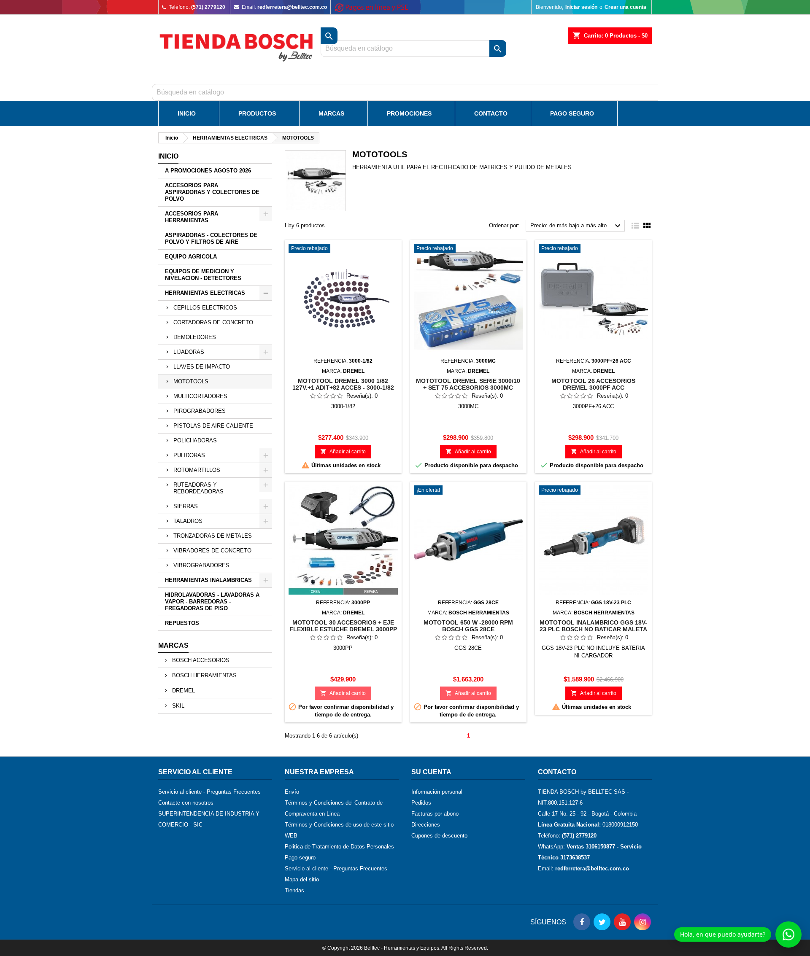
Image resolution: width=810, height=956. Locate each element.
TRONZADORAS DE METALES (212, 536)
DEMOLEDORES (194, 337)
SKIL (177, 706)
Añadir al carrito (343, 451)
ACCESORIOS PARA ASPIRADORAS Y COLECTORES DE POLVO (212, 192)
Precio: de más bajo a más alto (576, 226)
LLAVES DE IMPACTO (201, 367)
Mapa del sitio (302, 879)
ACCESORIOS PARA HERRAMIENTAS (191, 217)
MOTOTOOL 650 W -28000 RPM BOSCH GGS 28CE (468, 626)
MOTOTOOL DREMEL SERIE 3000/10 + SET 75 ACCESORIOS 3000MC (468, 384)
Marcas (331, 113)
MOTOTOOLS (190, 381)
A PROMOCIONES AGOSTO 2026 (208, 170)
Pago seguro (300, 857)
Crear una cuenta (625, 7)
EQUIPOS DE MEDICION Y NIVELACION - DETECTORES (203, 274)
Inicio (187, 113)
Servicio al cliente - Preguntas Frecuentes (209, 792)
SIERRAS (185, 506)
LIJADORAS (188, 352)
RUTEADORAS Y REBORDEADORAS (198, 488)
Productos (257, 113)
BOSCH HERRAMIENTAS (203, 675)
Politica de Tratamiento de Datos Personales (339, 846)
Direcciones (425, 824)
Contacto (491, 113)
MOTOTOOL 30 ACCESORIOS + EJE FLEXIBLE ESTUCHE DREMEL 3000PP (343, 626)
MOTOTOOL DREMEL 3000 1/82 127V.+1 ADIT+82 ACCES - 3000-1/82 (343, 384)
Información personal (436, 792)
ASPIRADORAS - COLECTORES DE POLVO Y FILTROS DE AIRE (211, 238)
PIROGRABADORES (199, 411)
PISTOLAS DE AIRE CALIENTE (213, 426)
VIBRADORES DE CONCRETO (212, 550)
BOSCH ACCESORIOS (200, 660)
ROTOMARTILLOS (196, 470)
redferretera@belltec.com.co (292, 7)
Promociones (409, 113)
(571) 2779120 (208, 7)
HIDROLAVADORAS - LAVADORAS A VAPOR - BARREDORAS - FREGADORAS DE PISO (212, 601)
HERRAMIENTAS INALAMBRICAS (208, 580)
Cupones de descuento (439, 835)
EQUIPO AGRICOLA (191, 256)
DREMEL (182, 690)
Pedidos (421, 803)
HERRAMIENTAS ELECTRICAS (205, 293)
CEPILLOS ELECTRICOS (205, 307)
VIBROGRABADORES (201, 565)
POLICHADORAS (195, 440)
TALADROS (187, 521)
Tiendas (294, 890)
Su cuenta (431, 772)
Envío (292, 792)
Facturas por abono (435, 814)
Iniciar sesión (581, 7)
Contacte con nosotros (185, 803)
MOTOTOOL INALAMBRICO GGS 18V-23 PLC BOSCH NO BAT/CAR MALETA (593, 626)
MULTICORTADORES (200, 396)
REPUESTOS (182, 623)
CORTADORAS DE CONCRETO (213, 322)
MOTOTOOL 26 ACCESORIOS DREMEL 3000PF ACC (593, 384)
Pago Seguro (572, 113)
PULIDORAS (189, 455)
